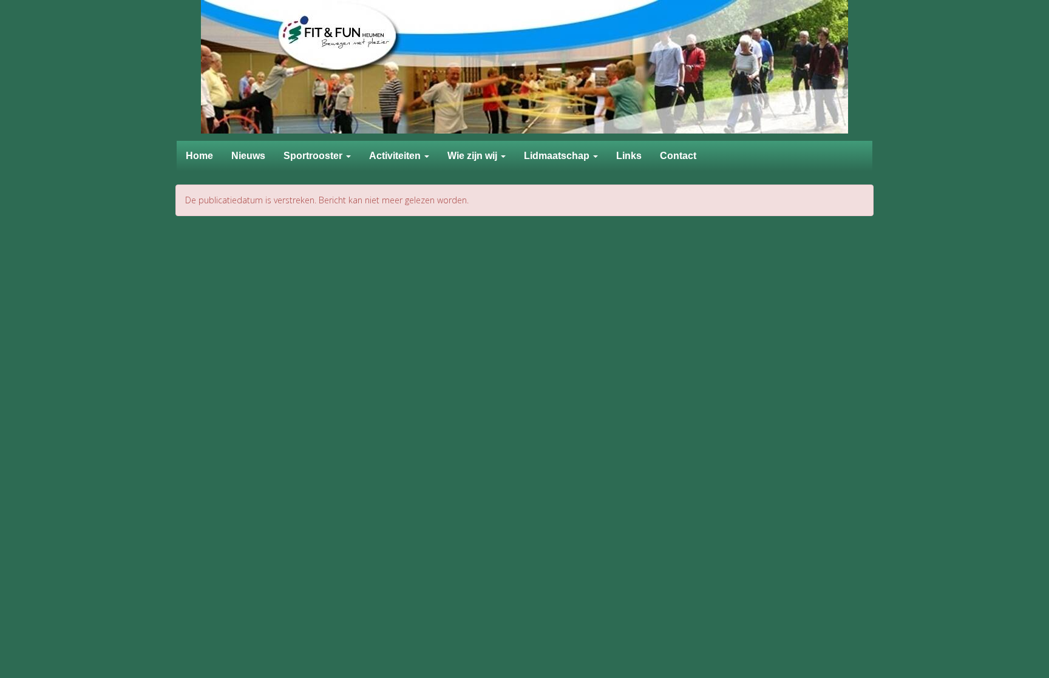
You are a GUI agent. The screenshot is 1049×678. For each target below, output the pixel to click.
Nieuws (248, 156)
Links (629, 156)
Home (199, 156)
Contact (678, 156)
